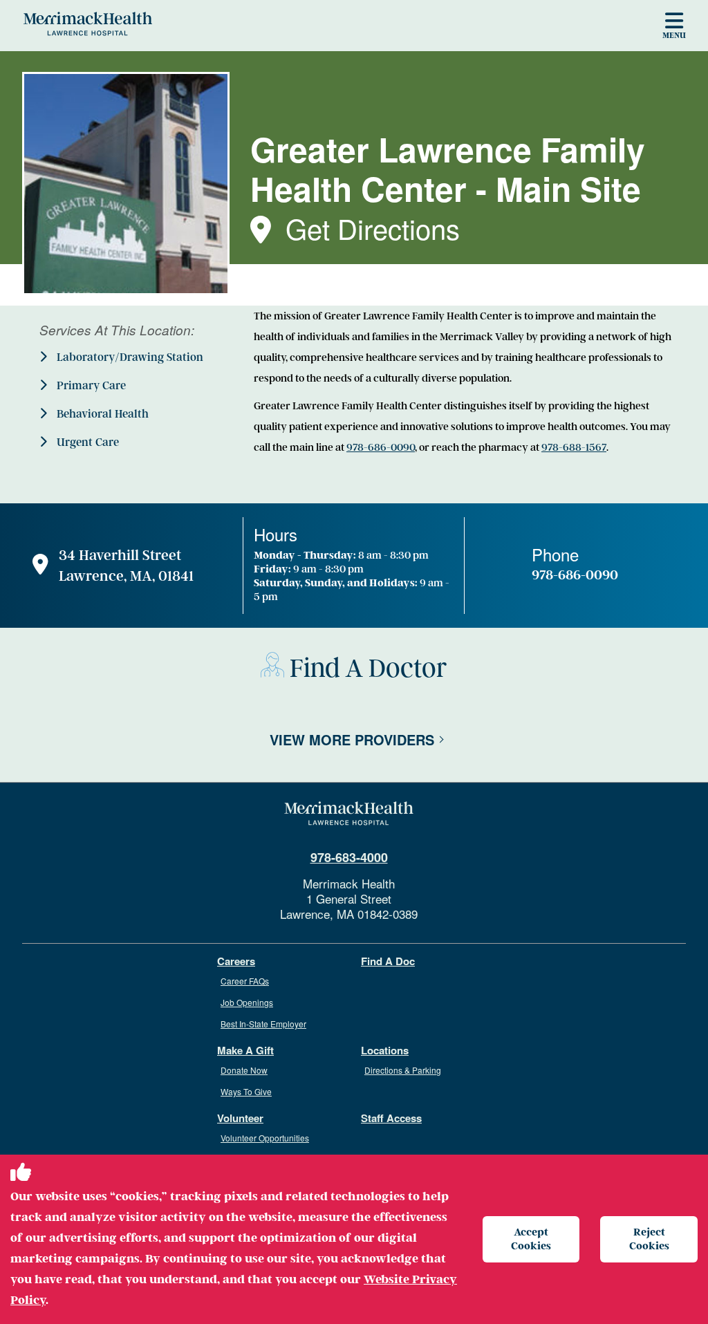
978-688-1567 (573, 447)
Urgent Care (86, 442)
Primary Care (90, 386)
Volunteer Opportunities (265, 1138)
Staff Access (391, 1118)
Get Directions (373, 228)
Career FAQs (245, 981)
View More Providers (352, 739)
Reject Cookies (649, 1238)
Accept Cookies (531, 1238)
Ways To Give (246, 1091)
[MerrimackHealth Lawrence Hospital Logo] (87, 23)
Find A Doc (388, 961)
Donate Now (244, 1070)
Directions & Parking (402, 1070)
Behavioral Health (101, 414)
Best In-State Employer (263, 1023)
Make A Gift (245, 1050)
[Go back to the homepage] (349, 814)
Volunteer (240, 1118)
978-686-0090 (380, 447)
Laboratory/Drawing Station (128, 357)
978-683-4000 (349, 857)
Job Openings (247, 1002)
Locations (385, 1050)
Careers (236, 961)
